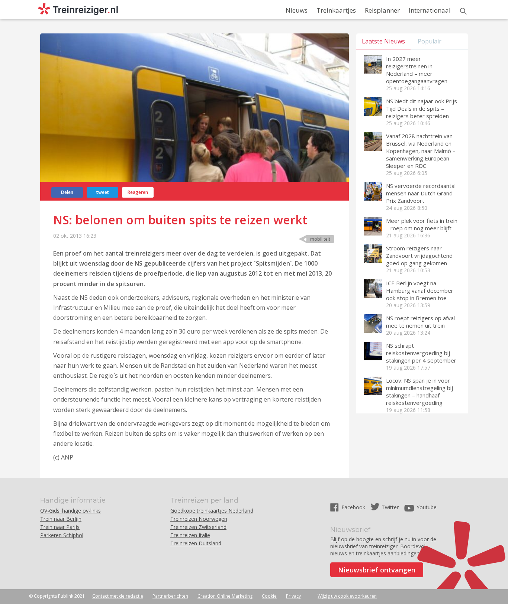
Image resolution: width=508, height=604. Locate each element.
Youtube (427, 507)
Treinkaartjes (336, 10)
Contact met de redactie (117, 596)
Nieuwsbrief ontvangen (376, 569)
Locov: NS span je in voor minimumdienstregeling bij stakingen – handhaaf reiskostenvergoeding (419, 391)
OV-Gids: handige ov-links (70, 510)
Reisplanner (382, 10)
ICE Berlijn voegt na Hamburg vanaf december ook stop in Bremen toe (419, 290)
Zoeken (463, 11)
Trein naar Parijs (60, 526)
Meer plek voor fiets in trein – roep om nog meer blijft (421, 224)
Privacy (293, 596)
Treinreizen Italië (190, 535)
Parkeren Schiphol (61, 535)
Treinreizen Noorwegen (198, 518)
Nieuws (297, 10)
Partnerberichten (170, 596)
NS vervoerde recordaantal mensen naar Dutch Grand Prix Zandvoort (421, 193)
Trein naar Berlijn (60, 518)
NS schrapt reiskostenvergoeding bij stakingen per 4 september (421, 353)
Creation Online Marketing (225, 596)
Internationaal (430, 10)
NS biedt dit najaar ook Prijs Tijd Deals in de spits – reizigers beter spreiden (421, 108)
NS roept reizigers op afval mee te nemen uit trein (420, 321)
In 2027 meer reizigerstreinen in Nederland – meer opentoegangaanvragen (416, 70)
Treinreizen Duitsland (195, 543)
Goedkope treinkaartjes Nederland (211, 510)
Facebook (354, 507)
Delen (67, 192)
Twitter (390, 507)
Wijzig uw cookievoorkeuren (347, 596)
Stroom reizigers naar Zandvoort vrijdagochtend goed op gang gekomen (419, 255)
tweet (102, 192)
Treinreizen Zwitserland (198, 526)
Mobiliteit (320, 239)
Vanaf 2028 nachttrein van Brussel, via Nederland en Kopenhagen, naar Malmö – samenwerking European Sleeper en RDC (421, 150)
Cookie (269, 596)
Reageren (138, 192)
